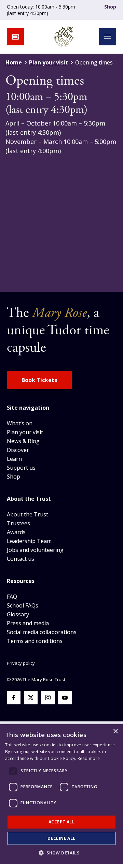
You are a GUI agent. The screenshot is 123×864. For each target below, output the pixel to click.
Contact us (20, 558)
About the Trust (27, 514)
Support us (21, 467)
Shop (110, 6)
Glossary (18, 614)
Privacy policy (21, 663)
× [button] (115, 731)
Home (13, 62)
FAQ (12, 596)
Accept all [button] (61, 822)
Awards (16, 532)
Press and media (28, 623)
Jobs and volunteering (35, 550)
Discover (18, 450)
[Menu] (107, 36)
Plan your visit (48, 62)
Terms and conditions (35, 641)
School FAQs (22, 605)
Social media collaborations (42, 632)
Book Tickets (39, 380)
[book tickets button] (15, 36)
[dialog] (61, 794)
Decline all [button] (61, 838)
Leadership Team (29, 541)
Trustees (18, 523)
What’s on (19, 423)
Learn (14, 459)
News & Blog (23, 441)
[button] (61, 852)
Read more (89, 758)
